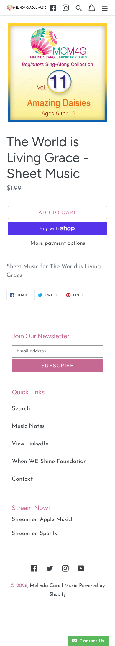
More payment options (57, 243)
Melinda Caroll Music (53, 585)
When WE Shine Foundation (49, 462)
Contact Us (91, 640)
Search (21, 409)
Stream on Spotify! (35, 533)
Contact (22, 479)
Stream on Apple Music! (42, 519)
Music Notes (28, 426)
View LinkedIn (30, 444)
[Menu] (104, 7)
